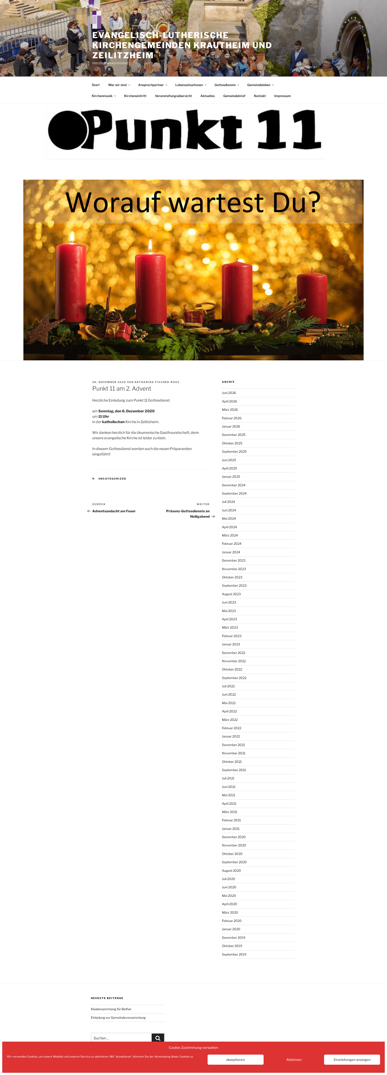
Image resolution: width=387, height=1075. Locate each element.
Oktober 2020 (232, 854)
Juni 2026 (229, 393)
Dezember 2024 (233, 485)
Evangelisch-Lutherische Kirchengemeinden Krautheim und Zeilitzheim (182, 45)
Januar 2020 (231, 929)
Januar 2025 (231, 476)
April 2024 (229, 527)
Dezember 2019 (233, 937)
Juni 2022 (229, 694)
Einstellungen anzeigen (352, 1060)
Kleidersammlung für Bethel (111, 1009)
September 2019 (234, 954)
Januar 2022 (231, 736)
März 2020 (230, 912)
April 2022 (229, 711)
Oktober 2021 (232, 762)
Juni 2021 (229, 787)
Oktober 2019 (232, 946)
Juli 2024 (228, 502)
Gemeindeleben (258, 85)
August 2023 (231, 594)
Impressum (282, 96)
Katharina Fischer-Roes (157, 382)
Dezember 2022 (233, 653)
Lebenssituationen (189, 85)
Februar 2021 (231, 820)
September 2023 (234, 585)
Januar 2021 (231, 829)
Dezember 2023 (233, 560)
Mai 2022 (229, 703)
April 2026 (229, 401)
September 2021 (234, 770)
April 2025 (229, 468)
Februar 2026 (231, 418)
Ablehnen (294, 1060)
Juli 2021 (228, 778)
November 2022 (234, 661)
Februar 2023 (231, 636)
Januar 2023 (231, 644)
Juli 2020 (228, 879)
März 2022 (230, 720)
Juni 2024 (229, 510)
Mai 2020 (229, 896)
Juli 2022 (228, 686)
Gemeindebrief (234, 96)
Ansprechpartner (151, 85)
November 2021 (233, 753)
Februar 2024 (231, 543)
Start (96, 85)
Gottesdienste (225, 85)
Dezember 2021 (233, 745)
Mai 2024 (229, 518)
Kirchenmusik (102, 96)
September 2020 (234, 862)
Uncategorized (113, 478)
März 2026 (230, 409)
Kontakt (260, 96)
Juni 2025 (229, 460)
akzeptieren (235, 1060)
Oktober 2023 (232, 577)
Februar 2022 (231, 728)
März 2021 (229, 812)
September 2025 (234, 451)
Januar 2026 (231, 426)
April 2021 (229, 803)
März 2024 (230, 535)
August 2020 (231, 870)
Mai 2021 (228, 795)
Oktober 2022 (232, 669)
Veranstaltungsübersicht (173, 96)
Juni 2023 (229, 602)
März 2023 (230, 627)
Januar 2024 (231, 552)
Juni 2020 (229, 887)
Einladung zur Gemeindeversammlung (118, 1017)
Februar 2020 (232, 921)
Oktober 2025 (232, 443)
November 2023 (234, 569)
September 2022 (234, 678)
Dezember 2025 (233, 435)
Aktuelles (207, 96)
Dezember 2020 (234, 837)
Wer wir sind (117, 85)
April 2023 (229, 619)
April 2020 (229, 904)
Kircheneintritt (135, 96)
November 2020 (234, 845)
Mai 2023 (229, 611)
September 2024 (234, 493)
